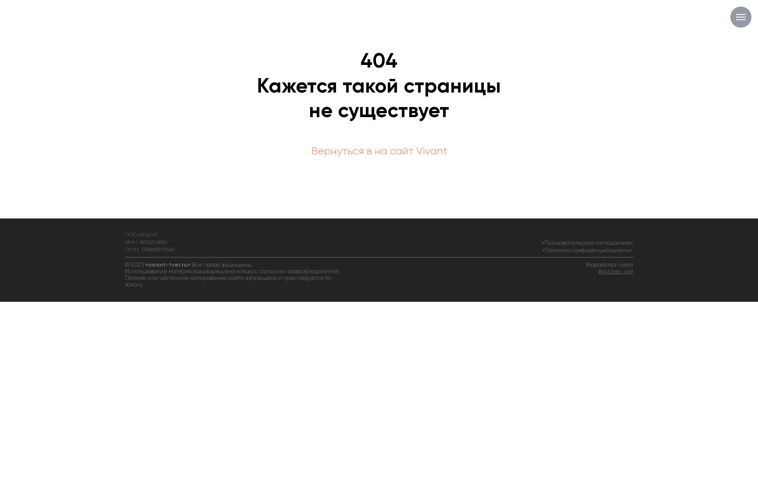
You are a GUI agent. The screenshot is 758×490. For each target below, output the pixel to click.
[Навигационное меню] (741, 17)
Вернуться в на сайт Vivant (379, 151)
